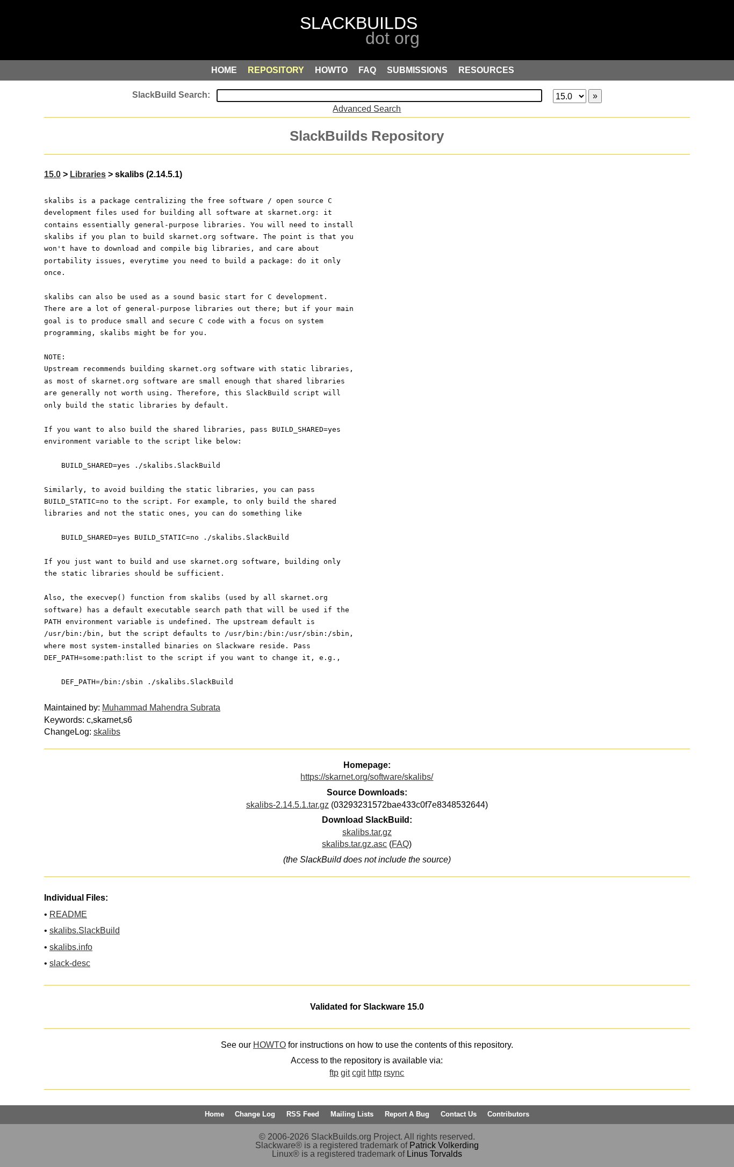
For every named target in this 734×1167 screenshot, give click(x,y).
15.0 (52, 174)
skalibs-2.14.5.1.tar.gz (287, 804)
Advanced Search (367, 108)
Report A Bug (407, 1114)
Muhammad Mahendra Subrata (161, 707)
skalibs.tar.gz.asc (354, 844)
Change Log (255, 1114)
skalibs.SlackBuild (84, 930)
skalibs (106, 731)
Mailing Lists (351, 1114)
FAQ (400, 844)
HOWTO (269, 1044)
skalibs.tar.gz (367, 832)
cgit (358, 1072)
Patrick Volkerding (444, 1145)
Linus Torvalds (434, 1153)
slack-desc (69, 963)
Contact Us (459, 1114)
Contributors (508, 1114)
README (68, 914)
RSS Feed (302, 1114)
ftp (334, 1072)
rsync (394, 1072)
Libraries (88, 174)
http (375, 1072)
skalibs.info (70, 947)
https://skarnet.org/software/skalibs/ (366, 776)
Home (214, 1114)
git (345, 1072)
